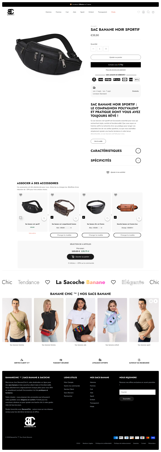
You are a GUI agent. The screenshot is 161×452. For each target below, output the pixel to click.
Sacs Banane (68, 393)
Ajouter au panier (115, 57)
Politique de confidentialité (103, 443)
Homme (48, 12)
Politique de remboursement (122, 443)
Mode (113, 12)
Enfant (91, 12)
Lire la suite (98, 141)
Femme (58, 12)
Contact (143, 443)
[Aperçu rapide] (44, 218)
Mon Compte (68, 382)
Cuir (67, 12)
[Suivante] (156, 301)
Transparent (102, 12)
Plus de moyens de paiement (116, 70)
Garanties (136, 443)
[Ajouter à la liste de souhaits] (20, 195)
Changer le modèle (64, 235)
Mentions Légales (88, 443)
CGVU (78, 443)
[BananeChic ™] (10, 12)
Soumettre (126, 399)
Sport (82, 12)
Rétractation (152, 443)
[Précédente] (151, 301)
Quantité (94, 44)
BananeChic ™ (14, 437)
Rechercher (68, 396)
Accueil (93, 26)
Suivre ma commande (72, 386)
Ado (74, 12)
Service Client (69, 389)
